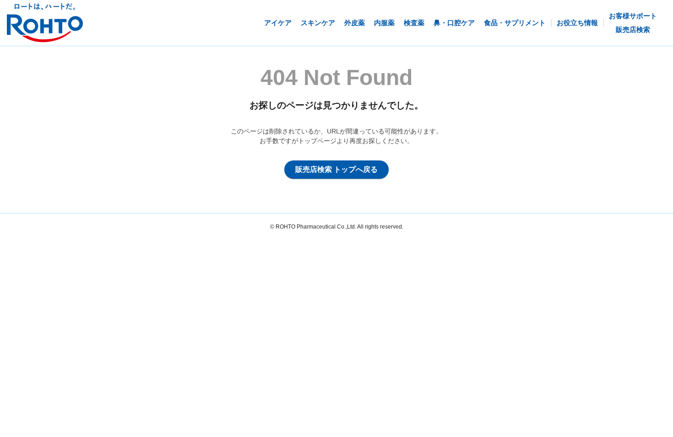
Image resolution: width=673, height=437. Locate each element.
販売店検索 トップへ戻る (336, 169)
